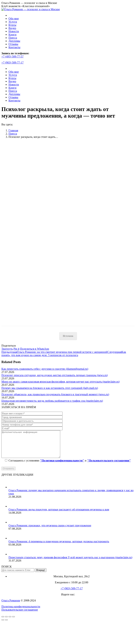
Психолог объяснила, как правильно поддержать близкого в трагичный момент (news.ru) (55, 394)
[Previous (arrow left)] (2, 619)
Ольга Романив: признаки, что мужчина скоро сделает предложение (49, 525)
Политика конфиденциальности (20, 606)
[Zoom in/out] (13, 616)
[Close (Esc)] (2, 616)
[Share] (6, 616)
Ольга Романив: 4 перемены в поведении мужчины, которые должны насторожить (58, 541)
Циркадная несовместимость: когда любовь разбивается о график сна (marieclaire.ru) (52, 400)
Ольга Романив (10, 600)
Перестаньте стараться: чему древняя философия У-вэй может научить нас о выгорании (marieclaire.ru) (70, 557)
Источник (68, 336)
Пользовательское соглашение (19, 609)
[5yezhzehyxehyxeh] (45, 323)
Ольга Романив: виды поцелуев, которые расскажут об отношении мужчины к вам (58, 509)
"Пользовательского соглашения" (109, 460)
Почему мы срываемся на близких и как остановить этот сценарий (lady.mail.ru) (49, 387)
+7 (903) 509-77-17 (12, 62)
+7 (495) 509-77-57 (12, 56)
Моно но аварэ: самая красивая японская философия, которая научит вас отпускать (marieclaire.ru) (60, 381)
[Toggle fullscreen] (9, 616)
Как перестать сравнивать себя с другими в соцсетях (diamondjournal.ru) (44, 368)
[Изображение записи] (12, 487)
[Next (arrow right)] (6, 619)
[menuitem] (13, 18)
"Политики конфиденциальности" (62, 460)
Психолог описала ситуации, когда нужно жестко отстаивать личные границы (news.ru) (54, 375)
